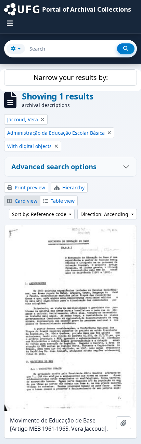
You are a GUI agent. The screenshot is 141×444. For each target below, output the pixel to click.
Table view (62, 201)
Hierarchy (73, 187)
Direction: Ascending (105, 214)
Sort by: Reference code (40, 214)
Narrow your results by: (71, 77)
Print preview (29, 187)
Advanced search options (54, 166)
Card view (25, 201)
